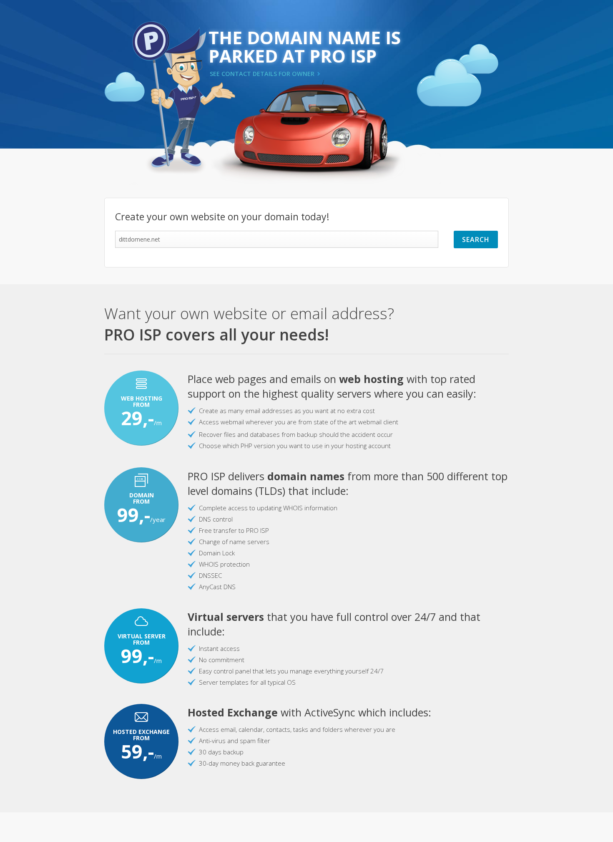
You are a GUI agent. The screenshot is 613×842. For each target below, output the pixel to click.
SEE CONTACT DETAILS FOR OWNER (262, 74)
